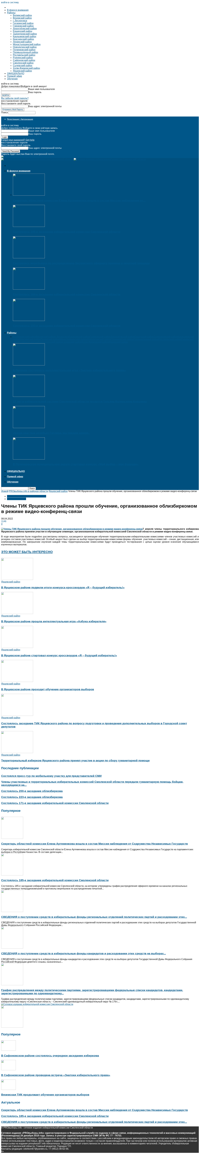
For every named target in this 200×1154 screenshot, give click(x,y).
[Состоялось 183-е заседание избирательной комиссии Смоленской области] (29, 320)
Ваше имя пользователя (41, 89)
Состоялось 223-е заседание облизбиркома (32, 797)
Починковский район (24, 49)
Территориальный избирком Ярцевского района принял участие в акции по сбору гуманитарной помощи (75, 760)
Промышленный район (25, 52)
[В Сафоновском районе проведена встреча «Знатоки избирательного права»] (8, 1069)
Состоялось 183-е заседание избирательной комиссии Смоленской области (66, 325)
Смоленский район (23, 63)
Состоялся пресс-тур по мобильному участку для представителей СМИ (51, 775)
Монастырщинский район (27, 44)
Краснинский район (23, 39)
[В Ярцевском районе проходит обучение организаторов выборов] (17, 681)
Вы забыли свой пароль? (15, 98)
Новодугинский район (25, 47)
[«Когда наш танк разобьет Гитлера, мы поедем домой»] (29, 427)
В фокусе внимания (18, 10)
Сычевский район (22, 65)
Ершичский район (22, 31)
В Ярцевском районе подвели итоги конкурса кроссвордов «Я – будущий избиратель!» (63, 587)
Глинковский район (23, 26)
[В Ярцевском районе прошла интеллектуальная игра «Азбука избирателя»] (17, 613)
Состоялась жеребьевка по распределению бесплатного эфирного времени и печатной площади (81, 263)
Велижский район (22, 15)
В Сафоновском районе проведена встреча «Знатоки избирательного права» (55, 1075)
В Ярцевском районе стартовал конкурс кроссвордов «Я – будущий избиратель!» (59, 655)
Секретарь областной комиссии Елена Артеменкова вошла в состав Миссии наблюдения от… (79, 200)
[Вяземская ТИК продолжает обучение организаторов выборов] (8, 1089)
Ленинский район (22, 42)
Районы (11, 12)
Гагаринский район (23, 23)
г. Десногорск (20, 20)
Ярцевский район (22, 71)
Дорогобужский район (25, 28)
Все (15, 336)
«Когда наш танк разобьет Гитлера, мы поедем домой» (51, 433)
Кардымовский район (24, 36)
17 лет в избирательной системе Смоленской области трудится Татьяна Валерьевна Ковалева (80, 401)
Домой (4, 491)
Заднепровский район (25, 34)
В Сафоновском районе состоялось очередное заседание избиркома (50, 1055)
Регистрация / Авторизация (20, 119)
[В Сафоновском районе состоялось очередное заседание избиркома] (8, 1050)
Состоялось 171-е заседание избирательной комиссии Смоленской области (55, 803)
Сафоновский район (24, 60)
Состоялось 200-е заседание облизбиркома (32, 791)
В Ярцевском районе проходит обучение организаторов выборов (47, 689)
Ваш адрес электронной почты (45, 106)
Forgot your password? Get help (17, 140)
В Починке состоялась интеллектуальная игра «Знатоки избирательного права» (69, 370)
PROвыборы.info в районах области (28, 491)
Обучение (12, 78)
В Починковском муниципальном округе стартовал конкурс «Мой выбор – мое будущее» (76, 464)
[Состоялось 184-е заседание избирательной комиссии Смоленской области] (29, 288)
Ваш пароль (34, 92)
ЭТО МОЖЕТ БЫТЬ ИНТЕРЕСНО (27, 552)
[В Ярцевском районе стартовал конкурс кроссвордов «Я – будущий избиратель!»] (17, 647)
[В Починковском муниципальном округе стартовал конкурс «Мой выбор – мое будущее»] (29, 458)
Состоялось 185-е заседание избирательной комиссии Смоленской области (66, 231)
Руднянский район (23, 57)
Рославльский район (24, 55)
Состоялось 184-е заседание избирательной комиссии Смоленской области (66, 294)
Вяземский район (22, 18)
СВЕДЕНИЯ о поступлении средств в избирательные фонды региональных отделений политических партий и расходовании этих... (94, 916)
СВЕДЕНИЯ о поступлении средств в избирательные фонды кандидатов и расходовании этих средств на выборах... (83, 953)
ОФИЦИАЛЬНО (15, 73)
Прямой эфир (14, 76)
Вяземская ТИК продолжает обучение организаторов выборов (45, 1094)
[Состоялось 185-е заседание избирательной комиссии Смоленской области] (29, 226)
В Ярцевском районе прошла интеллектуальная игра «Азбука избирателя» (53, 621)
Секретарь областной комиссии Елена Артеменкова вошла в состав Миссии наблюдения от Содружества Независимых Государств (94, 843)
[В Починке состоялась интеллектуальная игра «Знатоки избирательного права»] (29, 364)
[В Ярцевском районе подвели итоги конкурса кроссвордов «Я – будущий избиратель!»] (17, 579)
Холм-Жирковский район (26, 68)
